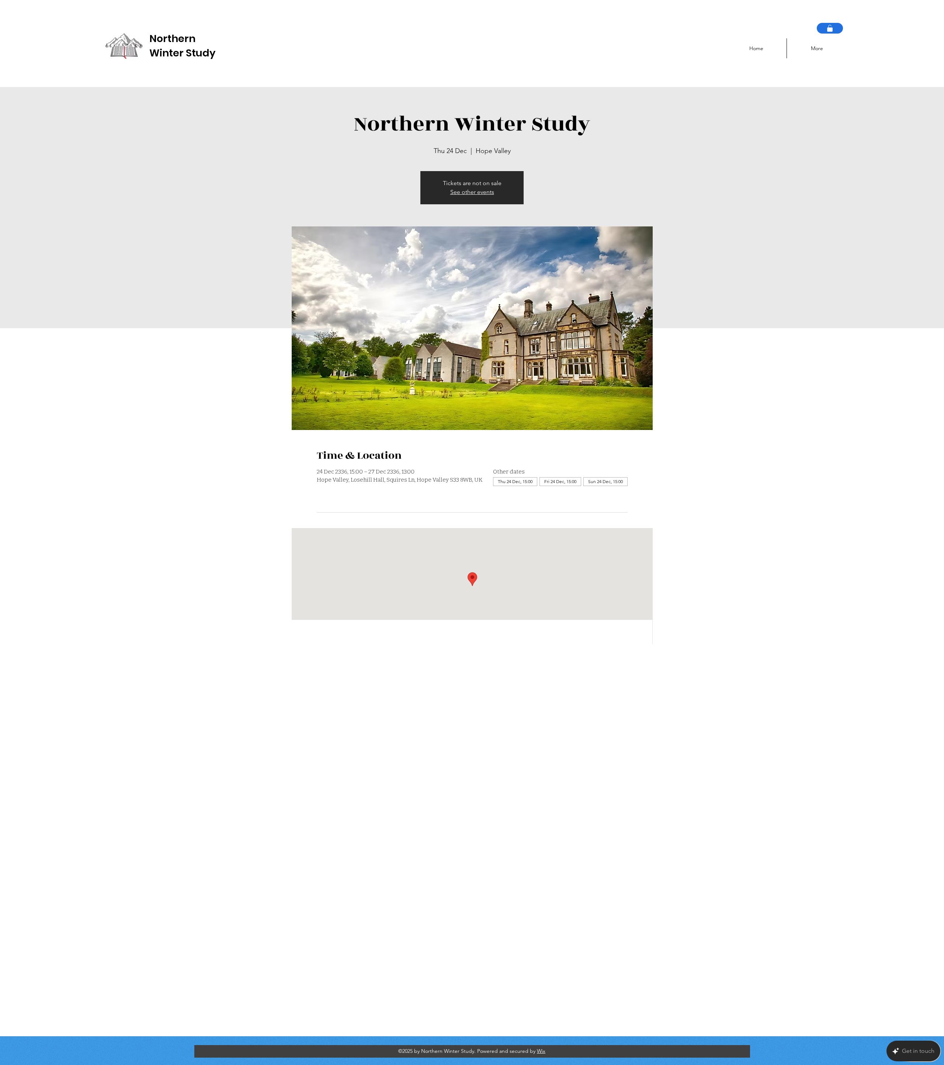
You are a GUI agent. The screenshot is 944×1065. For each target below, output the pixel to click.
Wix (541, 1051)
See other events (472, 191)
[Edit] (830, 28)
